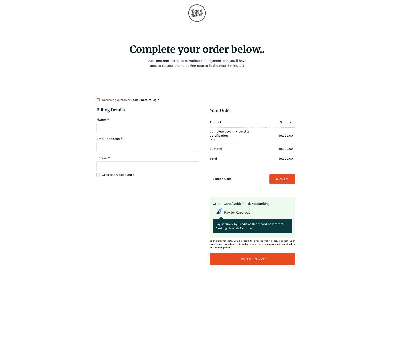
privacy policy (222, 247)
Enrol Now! (252, 259)
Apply (282, 179)
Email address (109, 139)
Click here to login (146, 99)
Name (102, 119)
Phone (103, 158)
